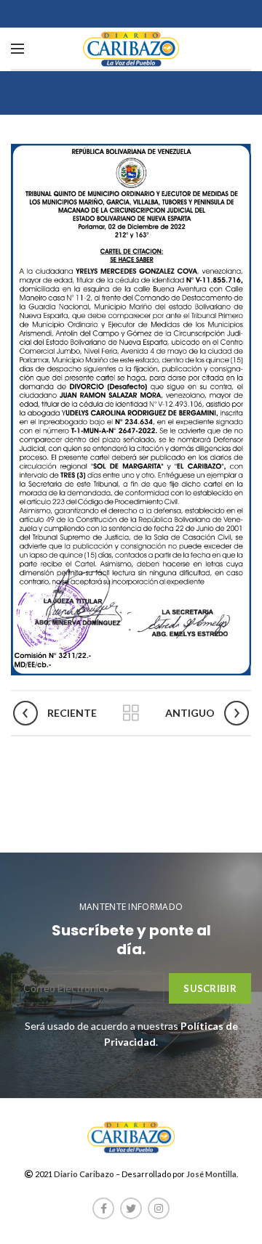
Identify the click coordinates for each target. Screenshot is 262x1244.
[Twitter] (131, 1208)
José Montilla (211, 1174)
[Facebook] (103, 1208)
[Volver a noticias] (131, 713)
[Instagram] (159, 1208)
